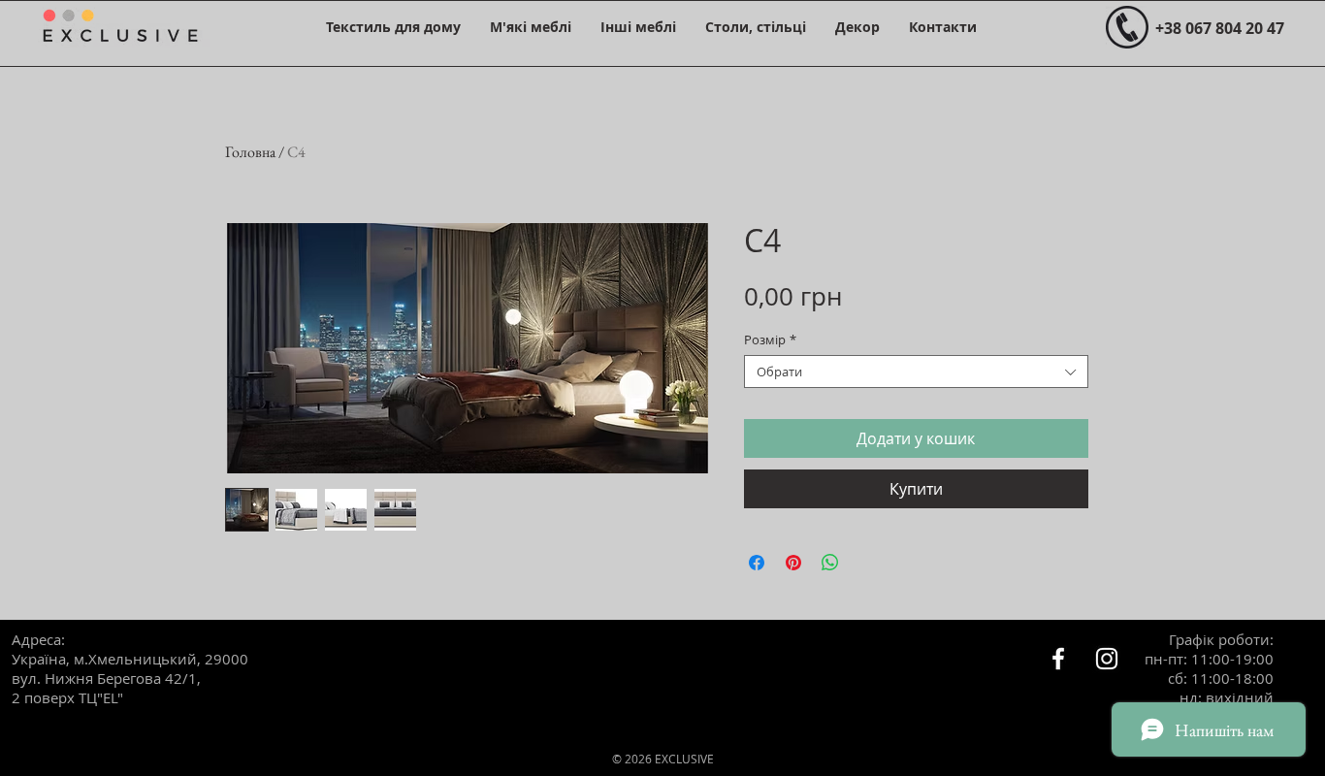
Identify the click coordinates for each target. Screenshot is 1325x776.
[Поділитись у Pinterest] (793, 562)
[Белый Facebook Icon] (1058, 658)
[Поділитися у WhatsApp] (830, 562)
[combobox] (916, 371)
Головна (250, 152)
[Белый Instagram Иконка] (1106, 658)
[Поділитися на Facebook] (756, 562)
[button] (393, 27)
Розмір (770, 339)
